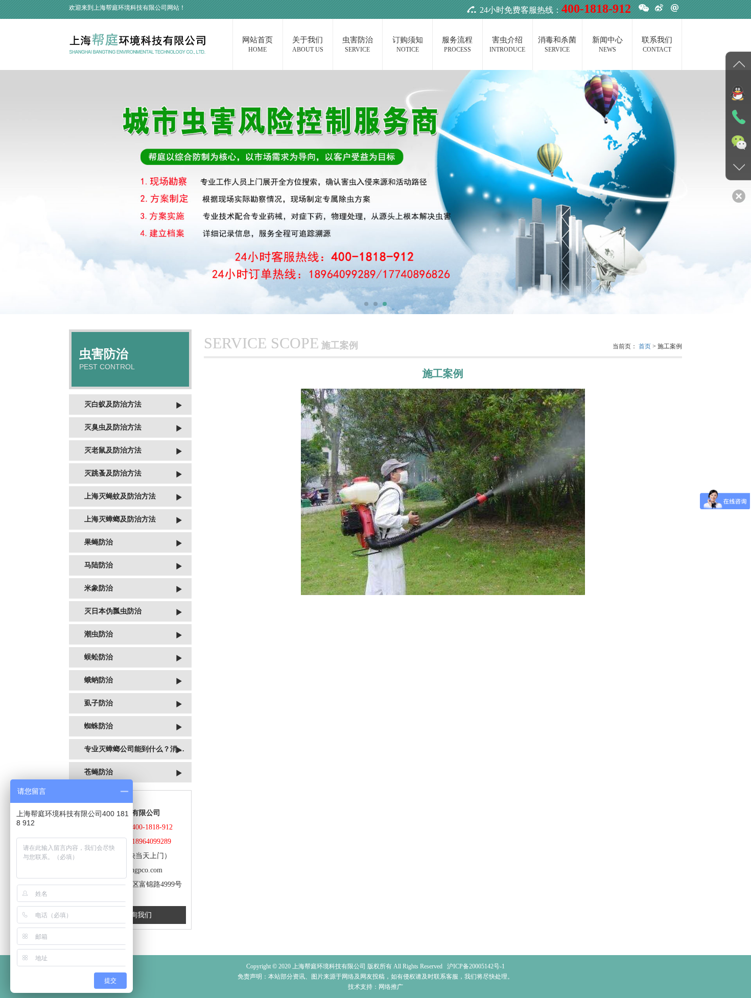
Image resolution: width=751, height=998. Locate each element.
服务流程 (457, 44)
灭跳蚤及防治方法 (113, 473)
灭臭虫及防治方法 (113, 427)
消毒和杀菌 (557, 44)
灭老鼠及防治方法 (113, 450)
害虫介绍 (507, 44)
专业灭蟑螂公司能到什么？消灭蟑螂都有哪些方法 (138, 749)
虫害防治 (357, 44)
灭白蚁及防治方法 (113, 404)
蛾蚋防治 (98, 680)
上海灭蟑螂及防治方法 (120, 519)
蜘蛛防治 (98, 726)
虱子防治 (98, 703)
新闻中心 (607, 44)
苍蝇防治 (98, 772)
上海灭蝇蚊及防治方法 (120, 496)
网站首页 (257, 44)
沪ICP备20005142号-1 (476, 966)
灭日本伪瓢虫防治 (113, 611)
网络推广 (391, 986)
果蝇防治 (98, 542)
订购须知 (407, 44)
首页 (645, 346)
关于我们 (307, 44)
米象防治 (98, 588)
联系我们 (657, 44)
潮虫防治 (98, 634)
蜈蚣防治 (98, 657)
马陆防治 (98, 565)
